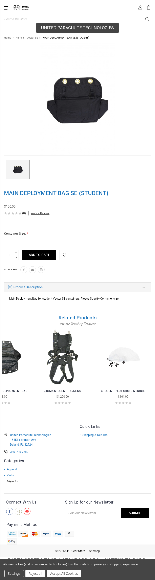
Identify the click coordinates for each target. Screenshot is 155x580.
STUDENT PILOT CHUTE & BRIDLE (123, 391)
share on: (11, 269)
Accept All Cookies (64, 573)
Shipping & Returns (95, 435)
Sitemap (94, 551)
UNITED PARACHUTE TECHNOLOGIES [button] (77, 27)
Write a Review (40, 213)
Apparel (12, 469)
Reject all (35, 573)
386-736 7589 (19, 452)
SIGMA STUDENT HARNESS (62, 391)
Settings (14, 573)
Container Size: (16, 233)
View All (12, 481)
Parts (10, 475)
